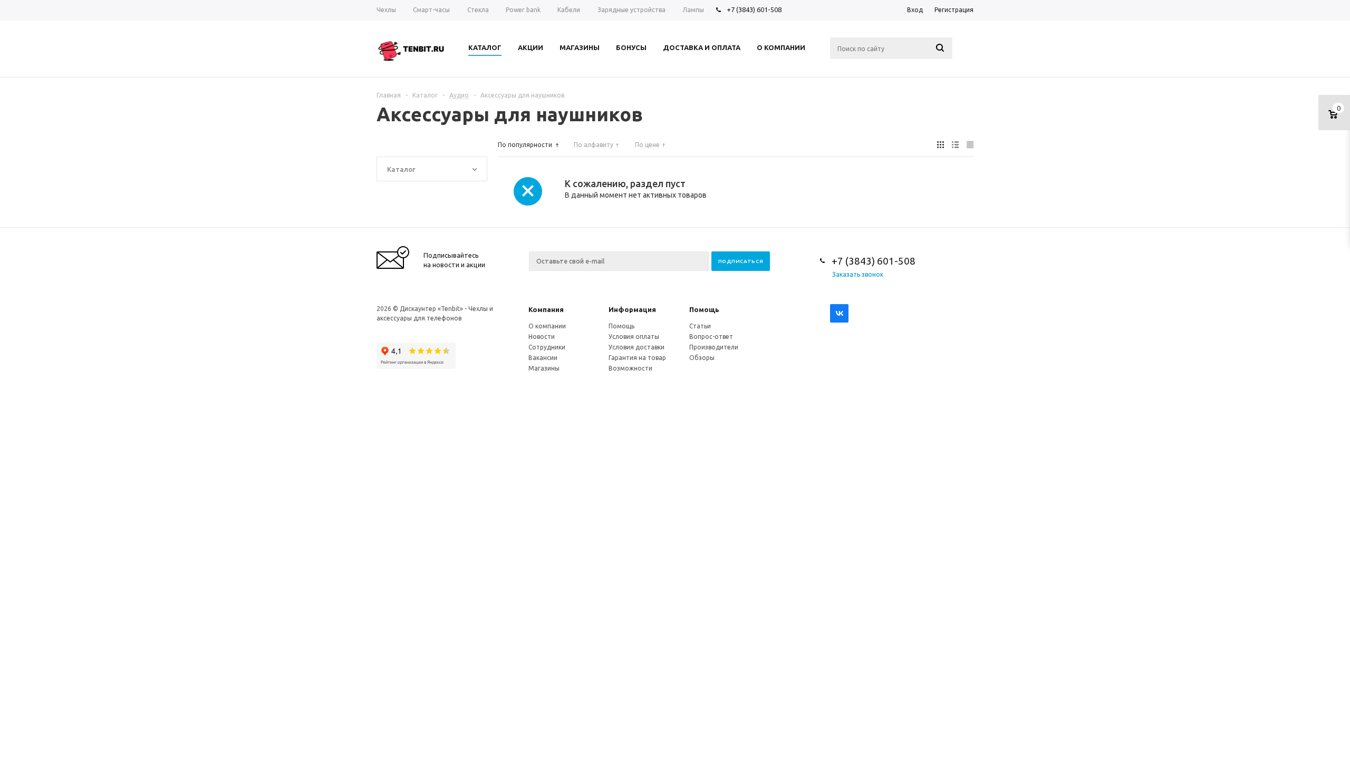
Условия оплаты (634, 336)
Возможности (630, 368)
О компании (547, 326)
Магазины (544, 368)
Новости (541, 336)
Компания (546, 309)
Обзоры (702, 357)
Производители (713, 347)
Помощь (704, 309)
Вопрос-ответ (711, 336)
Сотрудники (546, 347)
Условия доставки (636, 347)
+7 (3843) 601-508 (754, 9)
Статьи (700, 326)
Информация (632, 309)
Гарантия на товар (637, 357)
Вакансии (542, 357)
